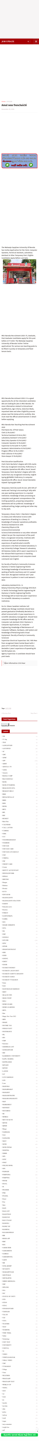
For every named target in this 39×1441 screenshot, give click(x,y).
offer (20, 1409)
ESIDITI (20, 904)
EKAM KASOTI (20, 898)
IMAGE (20, 1022)
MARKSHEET (20, 1104)
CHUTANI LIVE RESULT (20, 852)
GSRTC (20, 961)
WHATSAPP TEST (20, 1381)
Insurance (20, 1044)
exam (20, 1397)
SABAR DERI (20, 1248)
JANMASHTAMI (20, 1050)
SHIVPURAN (20, 1275)
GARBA (20, 919)
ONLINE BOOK (20, 1165)
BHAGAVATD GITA (20, 788)
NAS (20, 1135)
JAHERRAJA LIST (20, 1047)
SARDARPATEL (20, 1257)
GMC (20, 934)
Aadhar (20, 770)
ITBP (20, 1041)
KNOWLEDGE (20, 1062)
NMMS (20, 1153)
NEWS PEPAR (20, 1147)
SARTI (20, 1260)
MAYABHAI (20, 1111)
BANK (20, 782)
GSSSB (20, 965)
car (20, 1394)
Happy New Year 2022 (20, 1016)
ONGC (20, 1162)
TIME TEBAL (20, 1333)
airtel (20, 1391)
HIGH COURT (20, 998)
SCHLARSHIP (20, 1266)
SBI (20, 1263)
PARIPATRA (20, 1175)
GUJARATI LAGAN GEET (20, 971)
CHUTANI (20, 846)
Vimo (20, 1372)
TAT (20, 1318)
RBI (20, 1235)
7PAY (20, 742)
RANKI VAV (20, 1226)
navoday (20, 1406)
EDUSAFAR (20, 894)
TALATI (20, 1315)
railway (20, 1415)
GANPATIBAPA (20, 916)
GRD (20, 952)
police (20, 1412)
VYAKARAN (20, 1366)
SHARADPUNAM (20, 1272)
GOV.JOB (9, 101)
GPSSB (20, 946)
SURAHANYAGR (20, 1308)
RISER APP (20, 1238)
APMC (20, 758)
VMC (20, 1363)
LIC (20, 1074)
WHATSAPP (20, 1378)
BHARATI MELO (20, 791)
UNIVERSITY (20, 1345)
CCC (20, 837)
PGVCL (20, 1184)
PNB (20, 1193)
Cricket (20, 867)
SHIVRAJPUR (20, 1278)
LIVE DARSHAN (20, 1077)
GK (20, 931)
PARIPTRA (20, 1178)
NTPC (20, 1159)
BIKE (20, 794)
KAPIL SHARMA (20, 1059)
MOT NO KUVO (20, 1120)
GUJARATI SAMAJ (20, 977)
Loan (20, 1083)
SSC (20, 1293)
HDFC (20, 992)
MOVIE (20, 1123)
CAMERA (20, 831)
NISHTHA (20, 1150)
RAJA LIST (20, 1211)
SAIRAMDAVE (20, 1251)
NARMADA (20, 1132)
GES (20, 922)
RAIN (20, 1208)
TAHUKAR (20, 1312)
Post (20, 1202)
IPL (20, 1035)
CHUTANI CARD (20, 849)
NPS (20, 1156)
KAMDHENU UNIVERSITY (20, 1056)
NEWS (20, 1144)
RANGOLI (20, 1223)
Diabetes (20, 885)
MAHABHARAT (20, 1089)
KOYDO (20, 1068)
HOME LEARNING (20, 1007)
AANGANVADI (20, 745)
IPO (20, 1038)
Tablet (20, 1336)
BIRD (20, 800)
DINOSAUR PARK (20, 873)
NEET (20, 1141)
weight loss (20, 1427)
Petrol (20, 1199)
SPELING (20, 1287)
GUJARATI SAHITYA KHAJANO (20, 974)
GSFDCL (20, 958)
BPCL (20, 809)
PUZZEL (20, 1196)
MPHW (20, 1126)
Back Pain (20, 821)
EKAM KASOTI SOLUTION (20, 901)
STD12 (20, 1305)
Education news (20, 907)
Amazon (20, 773)
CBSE (20, 834)
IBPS (20, 1019)
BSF (20, 815)
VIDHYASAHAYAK (20, 1357)
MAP (20, 1102)
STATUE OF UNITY (20, 1296)
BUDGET (20, 818)
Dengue (20, 882)
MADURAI (20, 1086)
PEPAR (20, 1181)
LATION (20, 1071)
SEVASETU (20, 1269)
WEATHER (20, 1375)
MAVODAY (20, 1108)
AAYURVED (20, 748)
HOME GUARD (20, 1004)
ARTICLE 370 (20, 767)
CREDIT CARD (20, 864)
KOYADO (20, 1065)
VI (20, 1351)
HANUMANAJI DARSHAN (20, 989)
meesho (20, 1403)
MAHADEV (20, 1092)
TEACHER (20, 1324)
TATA (20, 1321)
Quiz (20, 1205)
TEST (20, 1327)
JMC (20, 1053)
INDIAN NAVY (20, 1028)
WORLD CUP (20, 1385)
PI (20, 1187)
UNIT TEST (20, 1342)
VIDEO (20, 1354)
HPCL (20, 1010)
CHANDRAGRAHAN (20, 840)
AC (20, 751)
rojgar (20, 1421)
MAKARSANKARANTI (20, 1098)
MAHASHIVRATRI (20, 1095)
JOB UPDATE (8, 41)
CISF (20, 855)
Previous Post (7, 713)
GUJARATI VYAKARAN (20, 980)
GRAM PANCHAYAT (20, 949)
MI (20, 1114)
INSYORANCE (20, 1031)
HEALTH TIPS (20, 995)
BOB (20, 803)
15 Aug (20, 739)
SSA (20, 1290)
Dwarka (20, 888)
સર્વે (20, 1430)
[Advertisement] (19, 19)
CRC (20, 861)
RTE (20, 1245)
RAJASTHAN (20, 1214)
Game (20, 983)
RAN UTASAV (20, 1220)
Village (20, 1369)
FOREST (20, 913)
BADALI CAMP (20, 776)
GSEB (20, 955)
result (20, 1418)
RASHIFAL (20, 1229)
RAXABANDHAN (20, 1232)
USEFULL (20, 1348)
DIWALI (20, 876)
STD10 (20, 1302)
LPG (20, 1080)
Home (4, 101)
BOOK (20, 806)
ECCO (20, 891)
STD (20, 1299)
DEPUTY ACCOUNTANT (20, 870)
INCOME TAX (20, 1025)
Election (20, 910)
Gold (20, 986)
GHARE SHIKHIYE (20, 925)
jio (20, 1400)
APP (20, 761)
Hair (20, 1013)
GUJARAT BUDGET (20, 968)
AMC (20, 754)
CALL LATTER (20, 827)
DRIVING (20, 879)
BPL (20, 812)
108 (20, 736)
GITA (20, 928)
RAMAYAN (20, 1217)
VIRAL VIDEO (20, 1360)
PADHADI (20, 1171)
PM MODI (20, 1190)
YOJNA (20, 1388)
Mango (20, 1129)
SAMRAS (20, 1254)
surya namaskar (20, 1424)
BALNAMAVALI (20, 779)
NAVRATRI (20, 1138)
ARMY (20, 764)
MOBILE (20, 1117)
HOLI (20, 1001)
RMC (20, 1241)
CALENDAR (20, 825)
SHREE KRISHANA (20, 1281)
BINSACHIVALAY (20, 797)
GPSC (20, 943)
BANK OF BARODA (20, 785)
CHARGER (20, 843)
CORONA (20, 858)
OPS (20, 1168)
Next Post (33, 713)
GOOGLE (20, 937)
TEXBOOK (20, 1330)
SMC (20, 1284)
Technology (20, 1339)
